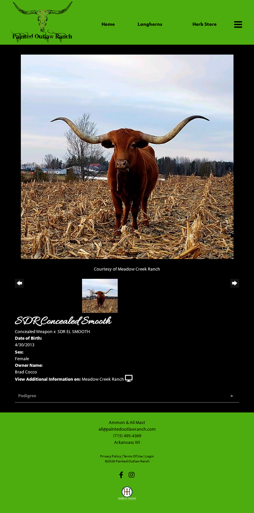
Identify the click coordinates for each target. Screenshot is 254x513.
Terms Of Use (133, 456)
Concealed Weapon (34, 331)
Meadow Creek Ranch (103, 379)
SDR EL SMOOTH (74, 331)
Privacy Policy (110, 456)
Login (149, 456)
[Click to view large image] (127, 156)
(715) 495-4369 (127, 436)
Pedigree (27, 396)
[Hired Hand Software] (127, 496)
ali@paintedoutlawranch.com (127, 429)
